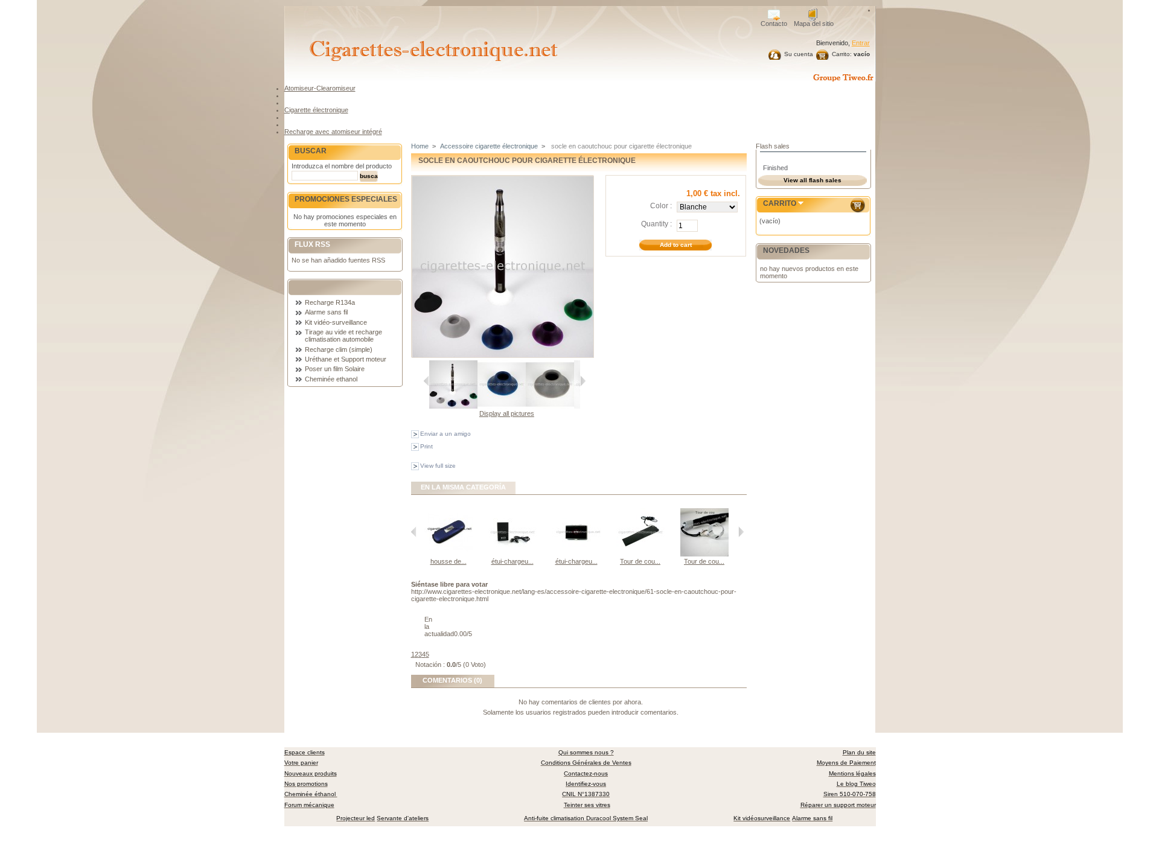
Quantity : (656, 224)
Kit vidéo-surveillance (336, 322)
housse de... (448, 561)
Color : (661, 206)
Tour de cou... (640, 561)
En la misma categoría (463, 487)
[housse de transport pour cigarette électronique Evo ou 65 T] (448, 554)
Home (420, 146)
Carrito (779, 203)
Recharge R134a (330, 302)
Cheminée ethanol (331, 379)
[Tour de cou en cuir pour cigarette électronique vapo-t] (640, 554)
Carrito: (842, 54)
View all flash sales (812, 180)
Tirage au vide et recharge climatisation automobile (343, 335)
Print (426, 446)
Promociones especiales (346, 199)
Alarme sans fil (326, 312)
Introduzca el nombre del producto (342, 166)
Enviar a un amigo (445, 433)
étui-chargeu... (512, 561)
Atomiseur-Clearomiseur (320, 88)
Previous (426, 380)
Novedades (786, 250)
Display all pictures (506, 413)
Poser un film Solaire (335, 368)
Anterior (414, 531)
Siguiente (741, 531)
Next (583, 380)
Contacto (774, 23)
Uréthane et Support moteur (345, 359)
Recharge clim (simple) (338, 349)
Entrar (861, 42)
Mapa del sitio (814, 23)
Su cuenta (798, 54)
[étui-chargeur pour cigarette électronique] (512, 554)
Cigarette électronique (316, 109)
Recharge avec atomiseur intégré (333, 131)
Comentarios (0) (452, 680)
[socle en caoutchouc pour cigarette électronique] (453, 406)
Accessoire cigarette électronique (489, 146)
